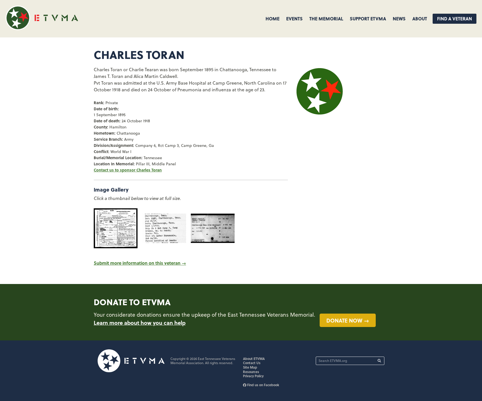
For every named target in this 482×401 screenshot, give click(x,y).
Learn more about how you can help (139, 322)
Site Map (250, 367)
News (399, 18)
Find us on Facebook (262, 384)
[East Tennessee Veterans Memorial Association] (42, 28)
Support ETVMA (368, 18)
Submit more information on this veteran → (140, 263)
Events (294, 18)
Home (272, 18)
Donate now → (347, 320)
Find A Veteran (454, 18)
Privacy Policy (253, 375)
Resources (251, 371)
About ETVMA (254, 358)
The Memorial (326, 18)
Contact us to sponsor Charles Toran (128, 170)
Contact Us (252, 362)
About (419, 18)
